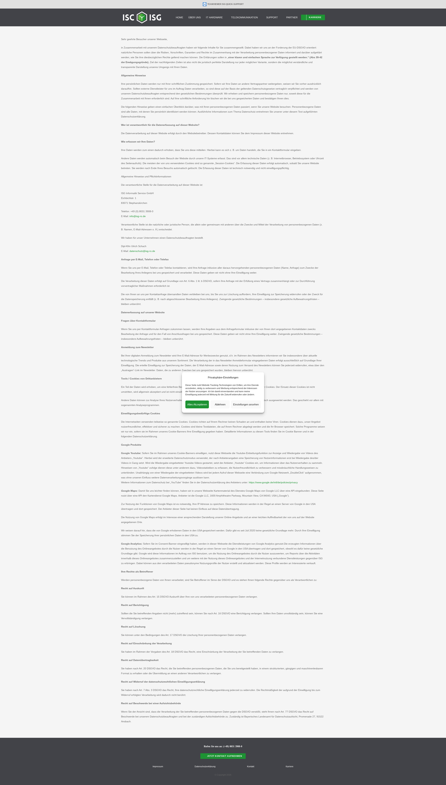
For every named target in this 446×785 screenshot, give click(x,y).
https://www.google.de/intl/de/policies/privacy (273, 482)
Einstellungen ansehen (246, 404)
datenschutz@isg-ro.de (142, 251)
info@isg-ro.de (137, 216)
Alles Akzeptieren (197, 404)
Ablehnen (220, 404)
